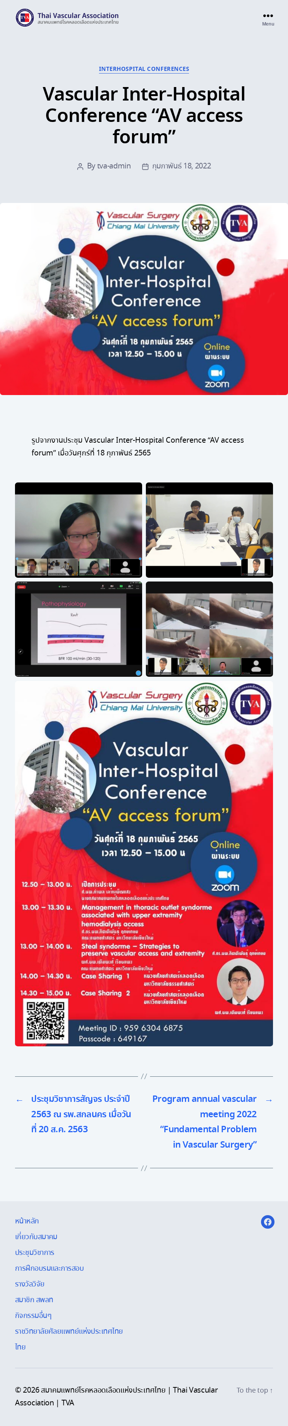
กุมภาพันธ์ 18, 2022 (181, 166)
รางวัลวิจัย (30, 1284)
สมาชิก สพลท (34, 1300)
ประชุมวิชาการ (34, 1252)
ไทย (20, 1347)
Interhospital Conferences (144, 70)
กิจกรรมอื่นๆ (33, 1315)
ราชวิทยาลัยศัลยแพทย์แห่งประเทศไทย (69, 1331)
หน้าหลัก (27, 1221)
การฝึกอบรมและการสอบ (49, 1268)
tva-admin (114, 166)
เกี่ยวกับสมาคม (36, 1237)
